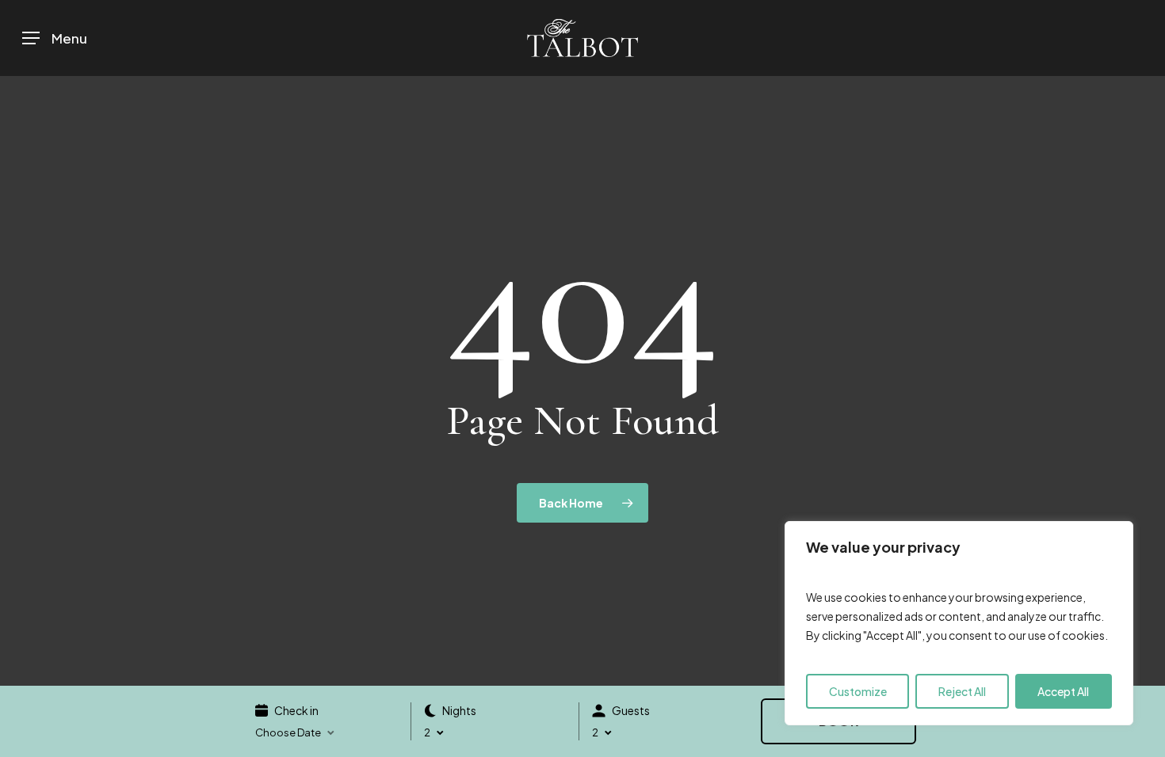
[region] (959, 623)
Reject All (962, 691)
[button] (54, 38)
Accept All (1063, 691)
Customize (858, 691)
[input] (333, 733)
